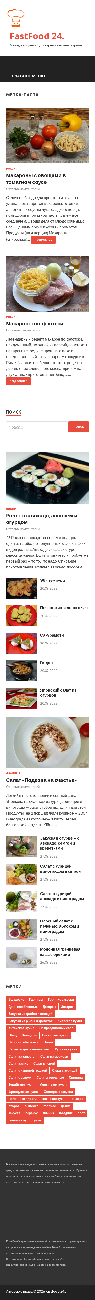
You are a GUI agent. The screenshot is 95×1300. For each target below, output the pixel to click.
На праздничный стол (56, 1028)
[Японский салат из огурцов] (21, 707)
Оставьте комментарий (23, 189)
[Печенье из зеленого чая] (21, 624)
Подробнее (43, 239)
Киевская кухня (70, 1021)
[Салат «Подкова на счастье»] (47, 769)
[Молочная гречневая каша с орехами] (21, 966)
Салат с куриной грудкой (28, 1070)
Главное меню (28, 76)
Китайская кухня (21, 1028)
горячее (49, 1106)
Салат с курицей (64, 1070)
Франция (13, 773)
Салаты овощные (50, 1077)
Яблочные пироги (23, 1099)
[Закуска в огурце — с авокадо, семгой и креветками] (21, 855)
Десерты (49, 1007)
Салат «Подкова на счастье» (41, 780)
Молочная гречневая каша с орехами (60, 952)
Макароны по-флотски (34, 323)
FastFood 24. (37, 36)
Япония (12, 508)
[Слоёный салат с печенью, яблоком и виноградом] (21, 938)
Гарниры (36, 999)
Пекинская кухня (55, 1035)
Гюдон (46, 662)
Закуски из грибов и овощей (30, 1014)
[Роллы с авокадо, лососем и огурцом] (47, 504)
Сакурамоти (52, 635)
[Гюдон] (21, 679)
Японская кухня (54, 1099)
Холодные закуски (58, 1092)
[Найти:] (47, 426)
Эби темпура (52, 580)
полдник (66, 1113)
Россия (12, 168)
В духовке (16, 999)
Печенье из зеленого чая (64, 607)
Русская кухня (66, 1049)
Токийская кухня (22, 1084)
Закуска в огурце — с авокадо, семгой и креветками (59, 843)
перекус (31, 1113)
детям (65, 1106)
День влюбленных (23, 1007)
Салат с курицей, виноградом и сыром (60, 868)
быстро (77, 1099)
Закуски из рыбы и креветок (31, 1021)
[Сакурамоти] (21, 652)
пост (81, 1113)
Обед (13, 1035)
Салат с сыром (20, 1077)
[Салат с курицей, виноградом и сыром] (21, 883)
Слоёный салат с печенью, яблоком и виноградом (59, 926)
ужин (37, 1120)
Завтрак (67, 1007)
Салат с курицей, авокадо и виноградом (62, 896)
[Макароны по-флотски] (47, 286)
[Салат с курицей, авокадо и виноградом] (21, 910)
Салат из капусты (22, 1056)
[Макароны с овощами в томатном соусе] (47, 137)
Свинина (76, 1077)
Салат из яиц (18, 1063)
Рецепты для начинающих (29, 1049)
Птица (48, 1042)
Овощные (29, 1035)
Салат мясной (44, 1063)
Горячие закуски (61, 999)
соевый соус (18, 1120)
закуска (14, 1113)
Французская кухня (24, 1092)
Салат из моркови (54, 1056)
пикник (48, 1113)
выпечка (31, 1106)
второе (14, 1106)
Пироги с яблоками (23, 1042)
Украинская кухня (53, 1084)
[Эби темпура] (21, 597)
